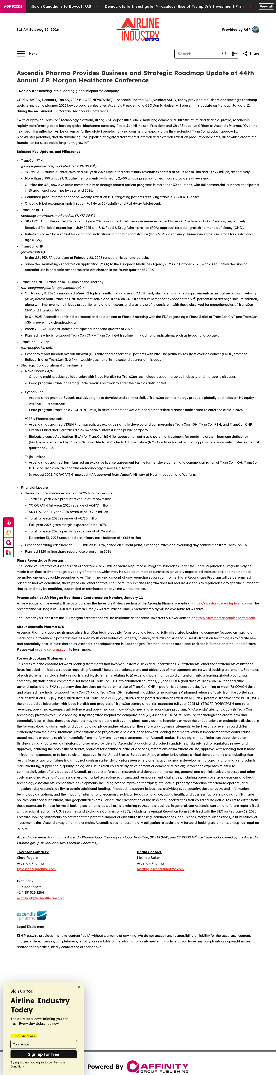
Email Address (24, 1036)
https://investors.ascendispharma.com (222, 603)
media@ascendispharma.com (160, 869)
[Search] (224, 53)
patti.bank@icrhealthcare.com (40, 898)
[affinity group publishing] (8, 543)
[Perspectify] (8, 532)
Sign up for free (43, 1054)
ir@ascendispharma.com (36, 869)
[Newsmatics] (8, 553)
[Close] (79, 987)
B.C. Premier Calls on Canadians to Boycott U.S (47, 6)
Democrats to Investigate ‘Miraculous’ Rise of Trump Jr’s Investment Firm (174, 6)
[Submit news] (8, 522)
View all (266, 6)
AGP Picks (13, 6)
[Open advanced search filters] (234, 53)
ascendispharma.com (51, 649)
